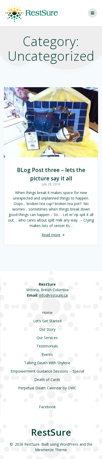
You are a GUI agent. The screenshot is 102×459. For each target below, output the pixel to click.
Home (47, 312)
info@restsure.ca (53, 295)
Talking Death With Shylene (47, 362)
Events (47, 354)
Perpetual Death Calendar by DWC (47, 387)
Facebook (47, 406)
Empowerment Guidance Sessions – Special (47, 371)
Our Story (47, 329)
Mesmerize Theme (51, 449)
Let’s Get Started (47, 320)
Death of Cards (47, 379)
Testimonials (47, 346)
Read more (51, 234)
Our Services (47, 337)
